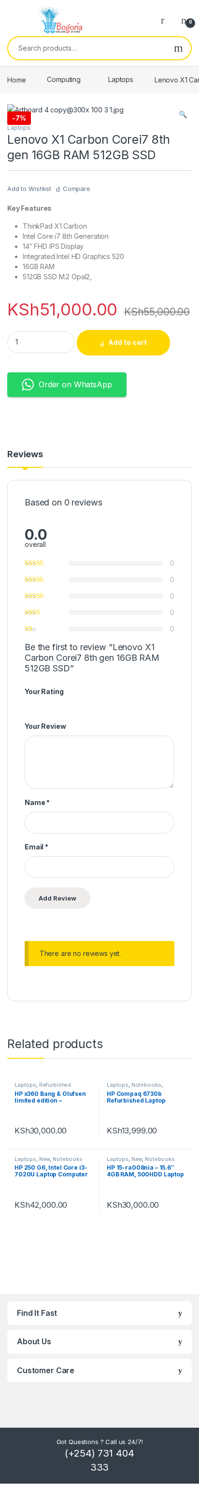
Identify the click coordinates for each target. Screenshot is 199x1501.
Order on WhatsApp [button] (75, 384)
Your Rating (44, 691)
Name (37, 802)
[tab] (25, 458)
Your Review (45, 726)
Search (178, 48)
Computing (64, 79)
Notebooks (146, 1084)
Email (36, 847)
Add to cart (127, 342)
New (44, 1159)
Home (16, 79)
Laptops (120, 79)
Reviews (25, 454)
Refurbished (55, 1084)
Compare (76, 188)
